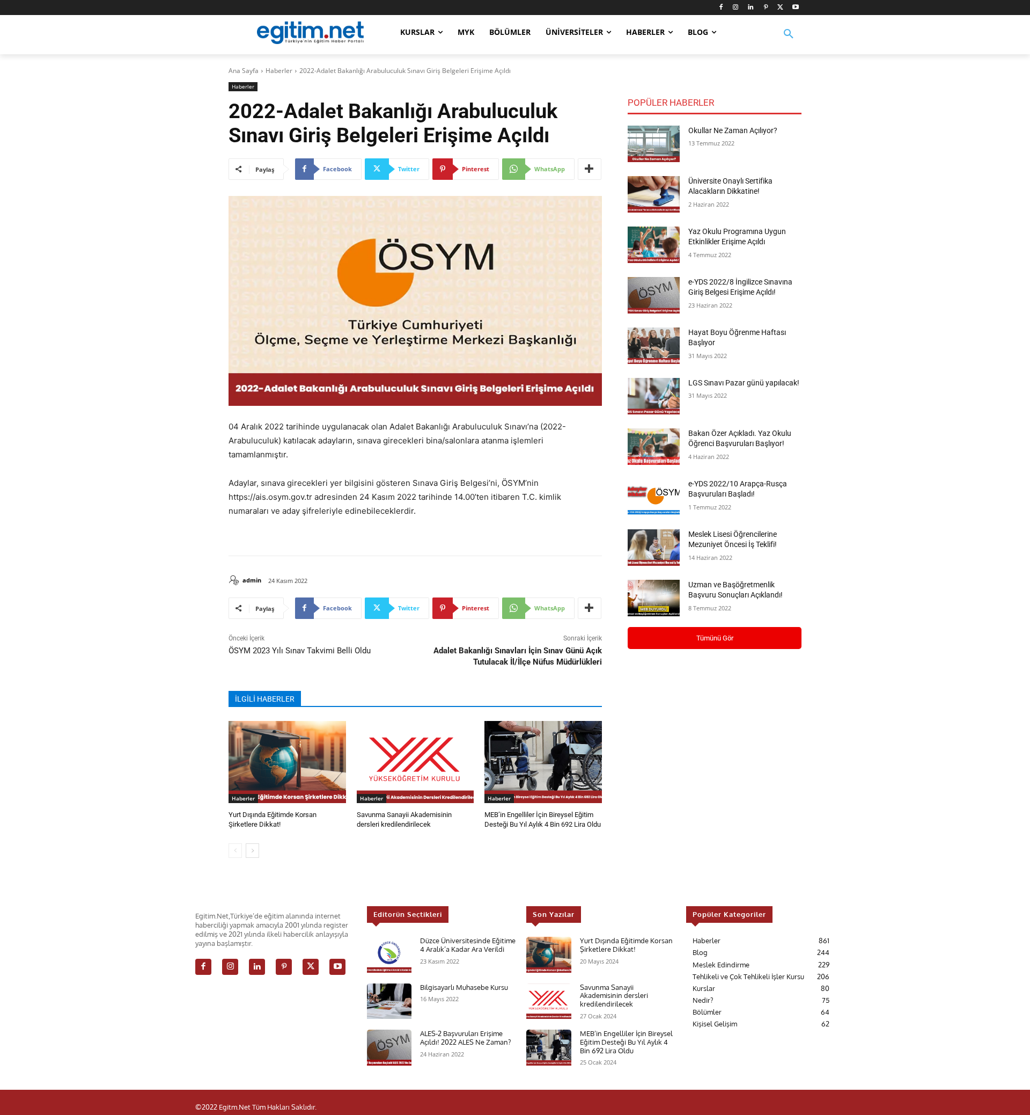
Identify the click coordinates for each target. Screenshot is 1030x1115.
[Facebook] (721, 8)
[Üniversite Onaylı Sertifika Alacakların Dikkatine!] (654, 194)
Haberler (279, 70)
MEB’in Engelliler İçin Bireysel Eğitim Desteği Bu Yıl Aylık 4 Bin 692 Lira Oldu (626, 1041)
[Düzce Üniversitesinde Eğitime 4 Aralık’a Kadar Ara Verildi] (389, 955)
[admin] (235, 580)
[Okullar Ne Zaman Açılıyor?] (654, 144)
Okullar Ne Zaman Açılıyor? (732, 130)
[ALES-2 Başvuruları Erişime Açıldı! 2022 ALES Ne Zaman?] (389, 1048)
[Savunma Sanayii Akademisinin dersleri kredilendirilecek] (415, 762)
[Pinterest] (766, 8)
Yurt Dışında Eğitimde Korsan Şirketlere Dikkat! (626, 944)
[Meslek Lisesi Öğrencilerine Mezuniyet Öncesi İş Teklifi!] (654, 547)
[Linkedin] (751, 8)
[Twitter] (780, 8)
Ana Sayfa (244, 70)
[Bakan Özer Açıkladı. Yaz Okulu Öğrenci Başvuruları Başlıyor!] (654, 446)
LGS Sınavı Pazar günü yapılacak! (743, 382)
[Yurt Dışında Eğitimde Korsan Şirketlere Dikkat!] (287, 762)
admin (251, 580)
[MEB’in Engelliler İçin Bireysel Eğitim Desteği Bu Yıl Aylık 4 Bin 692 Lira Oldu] (543, 762)
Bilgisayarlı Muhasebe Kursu (464, 987)
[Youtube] (795, 8)
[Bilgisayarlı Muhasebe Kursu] (389, 1001)
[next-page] (252, 850)
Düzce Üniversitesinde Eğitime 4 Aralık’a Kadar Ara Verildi (468, 944)
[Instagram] (736, 8)
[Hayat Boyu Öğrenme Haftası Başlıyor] (654, 345)
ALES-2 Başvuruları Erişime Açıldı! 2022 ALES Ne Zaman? (465, 1037)
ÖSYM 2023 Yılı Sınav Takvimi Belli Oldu (300, 650)
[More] (589, 169)
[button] (788, 41)
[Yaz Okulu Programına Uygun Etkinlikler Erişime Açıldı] (654, 245)
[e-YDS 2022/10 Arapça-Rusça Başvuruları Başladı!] (654, 497)
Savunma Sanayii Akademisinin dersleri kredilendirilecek (614, 995)
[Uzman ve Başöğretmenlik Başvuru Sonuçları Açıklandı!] (654, 598)
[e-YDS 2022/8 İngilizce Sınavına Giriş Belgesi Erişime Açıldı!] (654, 295)
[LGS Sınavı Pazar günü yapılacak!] (654, 396)
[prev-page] (235, 850)
